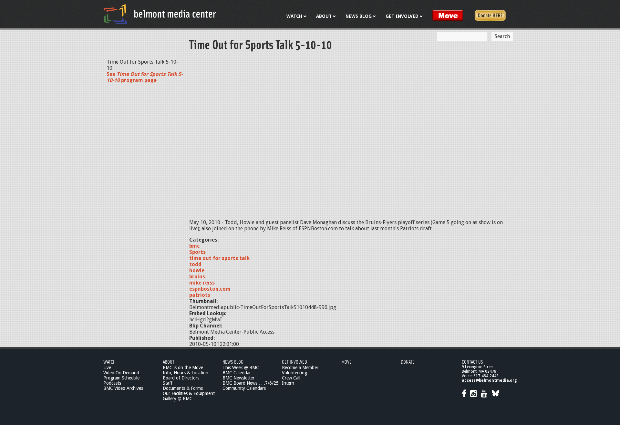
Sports (197, 252)
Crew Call (291, 377)
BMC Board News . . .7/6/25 (250, 383)
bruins (197, 277)
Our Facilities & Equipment (189, 393)
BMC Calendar (236, 372)
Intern (288, 383)
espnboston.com (210, 289)
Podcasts (112, 383)
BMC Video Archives (123, 388)
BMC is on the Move (183, 367)
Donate (408, 361)
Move (346, 361)
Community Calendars (244, 388)
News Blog (232, 361)
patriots (199, 295)
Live (107, 367)
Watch (109, 361)
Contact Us (472, 361)
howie (196, 270)
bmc (194, 246)
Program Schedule (121, 377)
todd (195, 264)
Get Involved (294, 361)
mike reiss (202, 283)
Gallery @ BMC (177, 398)
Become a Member (300, 367)
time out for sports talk (219, 258)
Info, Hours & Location (185, 372)
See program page (145, 77)
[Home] (159, 14)
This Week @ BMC (240, 367)
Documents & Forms (183, 388)
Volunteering (294, 372)
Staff (167, 383)
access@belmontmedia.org (489, 380)
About (168, 361)
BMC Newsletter (238, 377)
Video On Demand (121, 372)
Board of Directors (181, 377)
